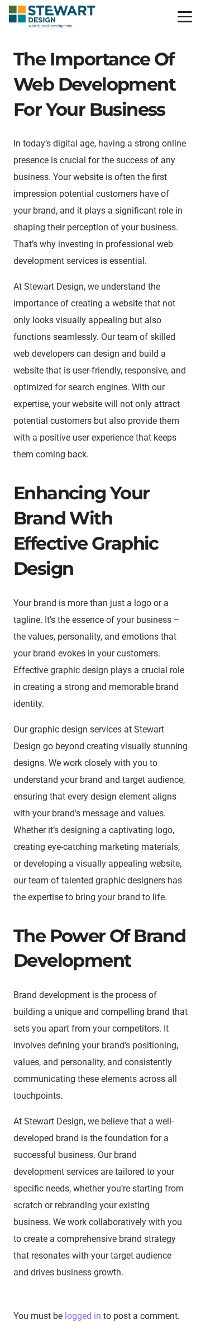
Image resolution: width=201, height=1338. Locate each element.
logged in (83, 1316)
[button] (184, 17)
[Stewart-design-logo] (52, 17)
